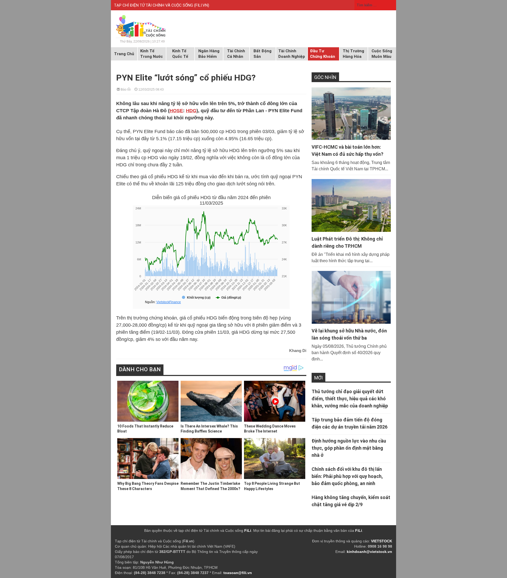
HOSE (176, 110)
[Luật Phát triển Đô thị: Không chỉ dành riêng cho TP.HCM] (351, 205)
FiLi (247, 530)
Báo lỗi (125, 89)
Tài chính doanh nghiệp (291, 54)
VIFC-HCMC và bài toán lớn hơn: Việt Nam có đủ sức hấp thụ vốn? (347, 150)
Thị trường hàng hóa (353, 54)
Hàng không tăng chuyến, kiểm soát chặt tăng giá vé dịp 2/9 (351, 501)
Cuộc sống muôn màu (382, 54)
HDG (191, 110)
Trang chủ (124, 53)
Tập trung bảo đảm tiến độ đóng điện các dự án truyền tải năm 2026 (349, 423)
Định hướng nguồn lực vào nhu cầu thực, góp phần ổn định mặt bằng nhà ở (349, 448)
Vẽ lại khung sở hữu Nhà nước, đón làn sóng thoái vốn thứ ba (349, 334)
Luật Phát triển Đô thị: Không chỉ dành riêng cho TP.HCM (347, 242)
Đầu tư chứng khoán (322, 54)
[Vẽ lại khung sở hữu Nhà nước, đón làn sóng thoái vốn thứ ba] (351, 297)
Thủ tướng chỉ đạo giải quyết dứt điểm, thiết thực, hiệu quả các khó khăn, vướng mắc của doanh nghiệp (350, 398)
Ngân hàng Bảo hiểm (208, 54)
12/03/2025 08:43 (151, 89)
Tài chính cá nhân (236, 54)
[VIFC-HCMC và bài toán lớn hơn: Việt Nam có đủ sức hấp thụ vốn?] (351, 113)
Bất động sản (262, 54)
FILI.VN (201, 5)
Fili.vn (188, 541)
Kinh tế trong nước (151, 54)
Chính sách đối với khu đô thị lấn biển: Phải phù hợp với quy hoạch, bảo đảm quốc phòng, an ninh (347, 476)
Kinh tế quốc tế (180, 54)
